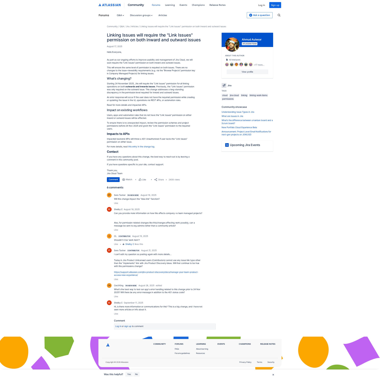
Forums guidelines (182, 353)
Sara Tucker (120, 195)
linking (244, 95)
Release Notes (217, 4)
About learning (202, 349)
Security (270, 362)
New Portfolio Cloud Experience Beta (239, 127)
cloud (225, 95)
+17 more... (259, 64)
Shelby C (118, 209)
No (136, 374)
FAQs (177, 349)
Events (183, 4)
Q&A (119, 15)
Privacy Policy (245, 362)
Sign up (275, 5)
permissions (227, 99)
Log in (261, 5)
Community (136, 5)
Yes (129, 374)
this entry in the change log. (141, 146)
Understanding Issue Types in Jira (238, 112)
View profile (247, 71)
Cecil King (119, 285)
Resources (200, 353)
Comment (113, 179)
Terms (259, 362)
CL (115, 236)
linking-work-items (258, 95)
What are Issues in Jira (232, 116)
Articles (163, 15)
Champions (198, 4)
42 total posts (234, 60)
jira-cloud (234, 95)
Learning (170, 4)
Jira (127, 26)
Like (116, 203)
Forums (156, 4)
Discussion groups (140, 15)
